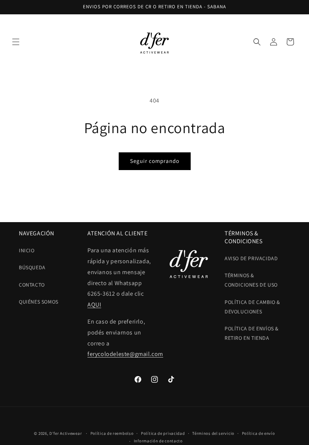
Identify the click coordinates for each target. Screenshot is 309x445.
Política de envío (258, 433)
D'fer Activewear (65, 433)
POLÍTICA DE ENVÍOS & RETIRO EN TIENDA (251, 333)
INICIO (27, 250)
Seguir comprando (154, 160)
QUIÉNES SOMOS (38, 301)
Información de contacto (158, 440)
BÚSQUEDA (32, 267)
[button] (16, 42)
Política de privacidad (163, 433)
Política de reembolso (112, 433)
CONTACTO (32, 284)
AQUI (94, 304)
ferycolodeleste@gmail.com (125, 354)
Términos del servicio (213, 433)
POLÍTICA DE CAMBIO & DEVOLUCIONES (252, 307)
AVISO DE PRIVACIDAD (251, 258)
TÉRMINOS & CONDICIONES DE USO (251, 280)
